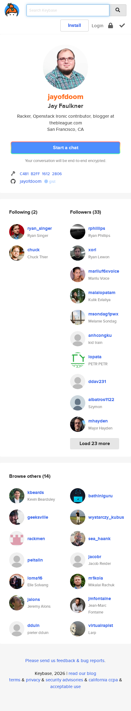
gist (51, 181)
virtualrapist (100, 625)
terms (14, 679)
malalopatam (101, 292)
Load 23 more (95, 443)
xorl (92, 249)
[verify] (122, 25)
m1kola (95, 578)
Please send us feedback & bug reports (64, 660)
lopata (94, 356)
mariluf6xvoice (103, 271)
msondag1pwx (103, 314)
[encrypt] (110, 25)
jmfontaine (99, 598)
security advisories (64, 679)
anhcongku (100, 335)
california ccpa (103, 679)
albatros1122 (101, 399)
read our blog (82, 673)
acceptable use (65, 686)
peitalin (35, 560)
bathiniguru (100, 495)
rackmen (36, 538)
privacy (33, 679)
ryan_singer (39, 228)
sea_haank (99, 538)
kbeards (35, 492)
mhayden (98, 421)
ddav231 (97, 381)
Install (74, 25)
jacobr (94, 556)
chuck (33, 249)
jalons (33, 599)
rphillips (96, 228)
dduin (33, 625)
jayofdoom (30, 181)
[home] (12, 8)
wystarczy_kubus (106, 517)
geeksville (37, 517)
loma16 (34, 578)
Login (97, 25)
